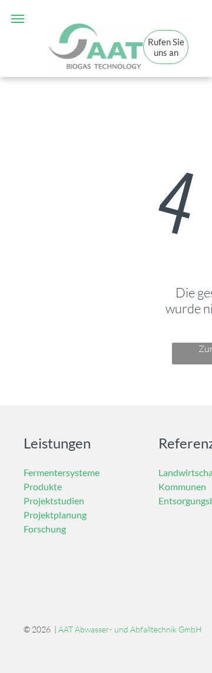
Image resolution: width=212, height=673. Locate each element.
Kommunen (182, 486)
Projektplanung (55, 514)
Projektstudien (54, 500)
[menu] (17, 19)
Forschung (45, 528)
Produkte (43, 486)
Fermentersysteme (62, 472)
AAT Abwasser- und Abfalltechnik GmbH (130, 629)
